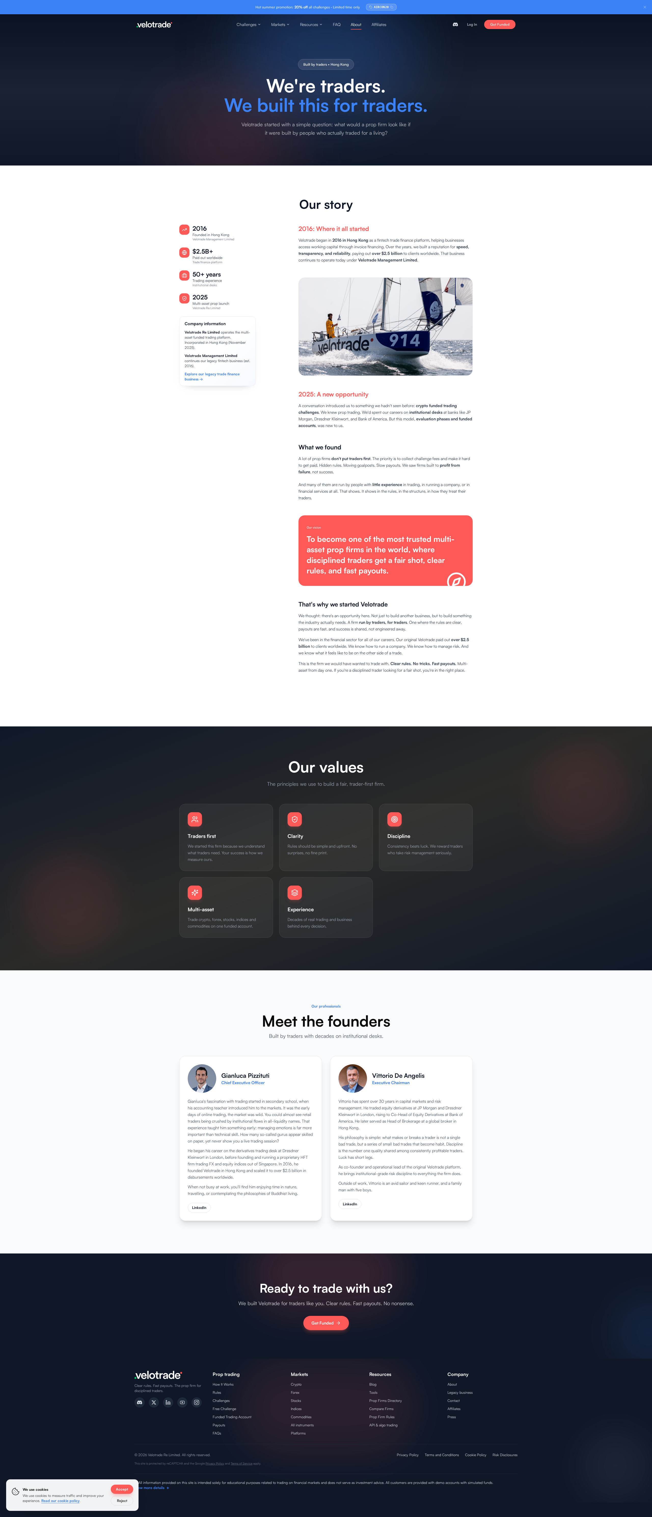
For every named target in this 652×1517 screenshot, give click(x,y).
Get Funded (499, 24)
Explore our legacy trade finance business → (212, 376)
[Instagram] (197, 1402)
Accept (122, 1489)
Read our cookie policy (60, 1500)
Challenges (246, 24)
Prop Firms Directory (385, 1400)
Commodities (301, 1417)
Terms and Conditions (442, 1455)
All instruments (302, 1425)
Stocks (296, 1400)
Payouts (219, 1425)
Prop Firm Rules (382, 1417)
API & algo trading (383, 1425)
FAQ (337, 24)
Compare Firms (381, 1408)
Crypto (296, 1384)
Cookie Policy (475, 1455)
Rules (217, 1392)
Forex (295, 1392)
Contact (453, 1400)
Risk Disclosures (505, 1455)
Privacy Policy (408, 1455)
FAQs (217, 1433)
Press (451, 1417)
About (356, 24)
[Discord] (139, 1402)
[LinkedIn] (168, 1402)
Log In (472, 24)
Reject (122, 1500)
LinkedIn (199, 1207)
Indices (296, 1408)
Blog (372, 1384)
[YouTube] (182, 1402)
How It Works (223, 1384)
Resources (309, 24)
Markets (278, 24)
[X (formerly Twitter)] (154, 1402)
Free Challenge (224, 1408)
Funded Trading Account (232, 1417)
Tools (373, 1392)
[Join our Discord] (455, 24)
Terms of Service (241, 1463)
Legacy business (460, 1392)
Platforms (298, 1433)
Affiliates (379, 24)
